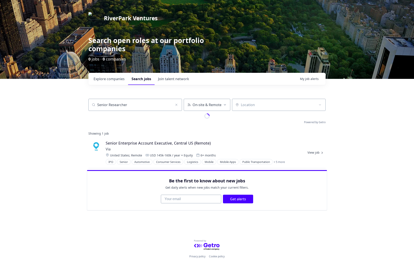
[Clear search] (176, 105)
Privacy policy (197, 256)
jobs (141, 78)
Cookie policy (217, 256)
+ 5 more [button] (279, 162)
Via (108, 149)
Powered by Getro (315, 122)
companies (109, 78)
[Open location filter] (320, 105)
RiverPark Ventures (131, 18)
